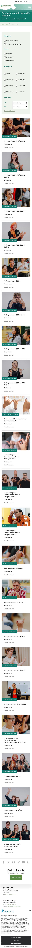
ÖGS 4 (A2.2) (21, 80)
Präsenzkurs (9, 57)
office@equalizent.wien (13, 906)
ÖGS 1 (8, 74)
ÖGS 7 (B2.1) (9, 92)
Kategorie (7, 36)
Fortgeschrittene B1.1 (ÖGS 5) (14, 603)
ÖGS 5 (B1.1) (9, 86)
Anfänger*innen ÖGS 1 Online (14, 315)
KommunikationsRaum (12, 776)
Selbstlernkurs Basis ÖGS (13, 810)
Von (5, 102)
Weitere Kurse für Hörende (13, 44)
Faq (21, 1)
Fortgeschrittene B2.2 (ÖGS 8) (15, 704)
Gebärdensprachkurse (12, 41)
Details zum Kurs (9, 147)
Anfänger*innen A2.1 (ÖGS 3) (14, 141)
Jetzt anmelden (16, 877)
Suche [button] (30, 1)
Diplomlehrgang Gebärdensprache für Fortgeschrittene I (12, 495)
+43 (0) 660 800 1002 (9, 904)
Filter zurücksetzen (9, 111)
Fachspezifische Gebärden (13, 569)
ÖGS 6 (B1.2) (21, 86)
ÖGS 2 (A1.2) (21, 74)
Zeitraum (7, 98)
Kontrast (27, 2)
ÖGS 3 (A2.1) (9, 80)
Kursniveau (8, 67)
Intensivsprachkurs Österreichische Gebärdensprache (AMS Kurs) (15, 740)
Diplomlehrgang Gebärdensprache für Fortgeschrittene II (12, 533)
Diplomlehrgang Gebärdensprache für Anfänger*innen (12, 457)
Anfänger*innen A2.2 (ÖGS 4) (14, 211)
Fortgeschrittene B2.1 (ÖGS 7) (14, 670)
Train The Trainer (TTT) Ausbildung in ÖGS (12, 845)
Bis (5, 106)
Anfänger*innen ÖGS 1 (12, 281)
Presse (17, 1)
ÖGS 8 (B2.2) (21, 92)
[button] (29, 7)
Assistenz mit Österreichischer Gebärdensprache (15, 420)
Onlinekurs (9, 53)
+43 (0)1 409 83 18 (10, 894)
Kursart (6, 49)
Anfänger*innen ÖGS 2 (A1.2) (14, 349)
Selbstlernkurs (10, 60)
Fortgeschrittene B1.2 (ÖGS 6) (14, 636)
